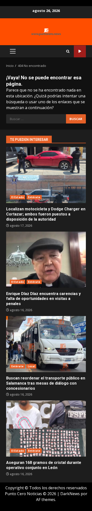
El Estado (17, 197)
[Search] (67, 51)
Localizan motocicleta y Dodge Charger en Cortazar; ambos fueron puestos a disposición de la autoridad (46, 175)
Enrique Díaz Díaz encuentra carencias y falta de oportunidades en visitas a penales (46, 260)
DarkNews (70, 493)
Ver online (80, 51)
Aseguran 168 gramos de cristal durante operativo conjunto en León (46, 428)
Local (31, 366)
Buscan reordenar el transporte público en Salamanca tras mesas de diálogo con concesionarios (46, 344)
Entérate (34, 197)
